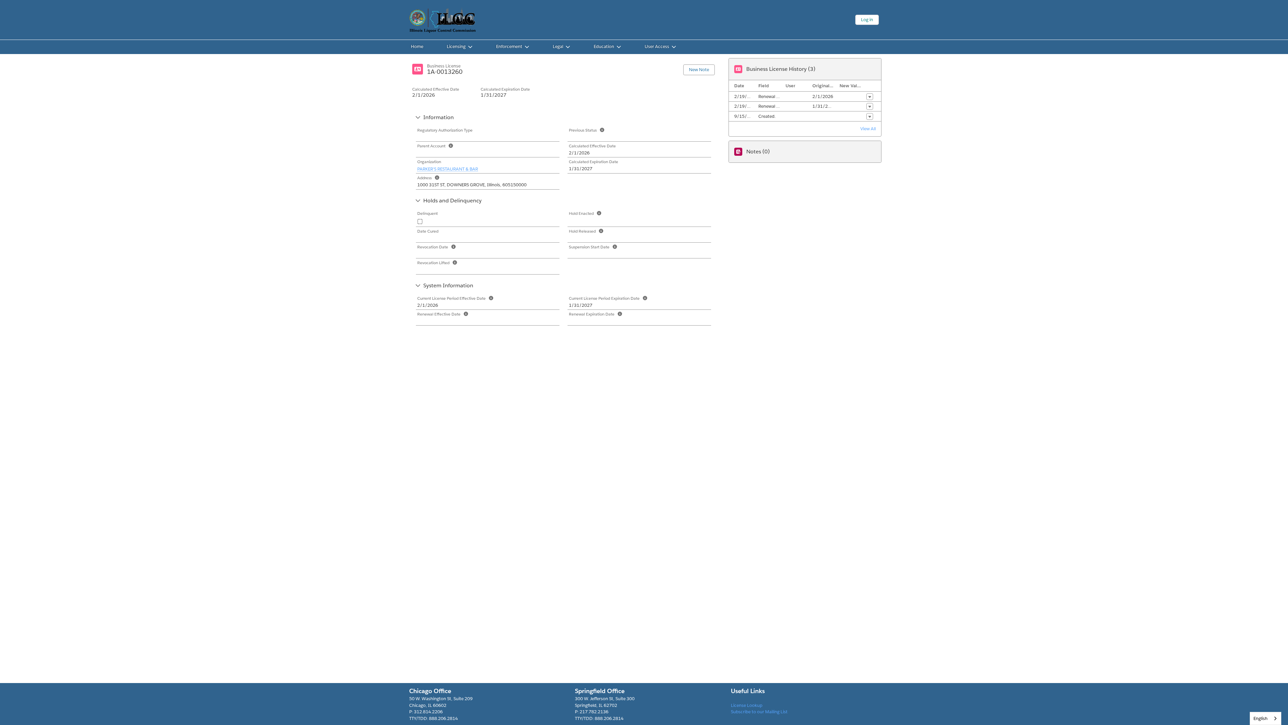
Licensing (456, 46)
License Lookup (746, 705)
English (1260, 718)
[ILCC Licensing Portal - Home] (442, 20)
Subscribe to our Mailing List (759, 712)
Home (417, 46)
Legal (558, 46)
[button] (869, 96)
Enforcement (509, 46)
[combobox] (1265, 718)
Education (604, 46)
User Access (657, 46)
